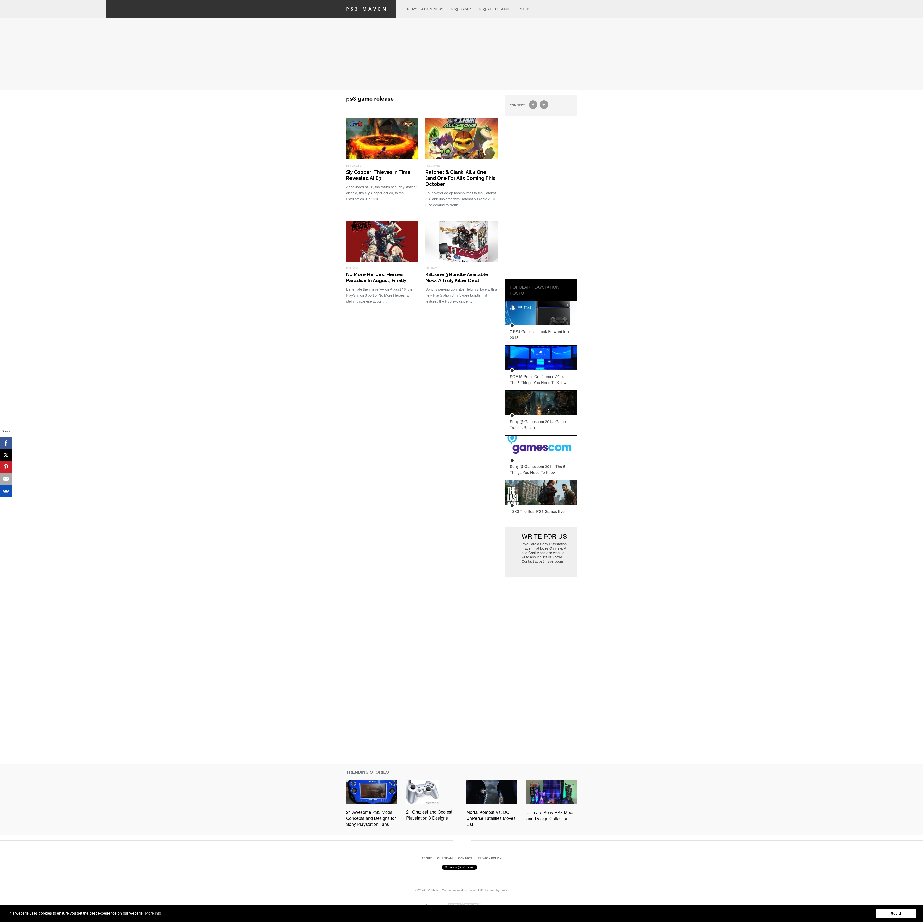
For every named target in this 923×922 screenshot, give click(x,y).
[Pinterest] (6, 467)
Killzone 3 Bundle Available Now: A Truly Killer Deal (456, 277)
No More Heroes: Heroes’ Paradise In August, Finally (376, 277)
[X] (6, 455)
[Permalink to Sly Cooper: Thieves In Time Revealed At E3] (382, 157)
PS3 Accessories (496, 9)
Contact (465, 858)
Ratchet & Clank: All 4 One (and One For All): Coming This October (460, 178)
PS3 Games (462, 9)
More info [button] (153, 913)
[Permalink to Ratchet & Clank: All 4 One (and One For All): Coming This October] (461, 157)
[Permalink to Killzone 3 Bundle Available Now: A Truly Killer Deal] (461, 260)
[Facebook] (6, 443)
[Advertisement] (461, 54)
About (426, 858)
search (572, 11)
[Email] (6, 479)
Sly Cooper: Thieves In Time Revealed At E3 (378, 175)
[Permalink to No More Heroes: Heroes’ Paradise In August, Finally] (382, 260)
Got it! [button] (896, 913)
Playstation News (426, 9)
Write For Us (544, 535)
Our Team (445, 858)
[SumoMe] (6, 491)
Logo (396, 9)
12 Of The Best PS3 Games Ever (538, 511)
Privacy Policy (490, 858)
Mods (525, 9)
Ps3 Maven (367, 9)
